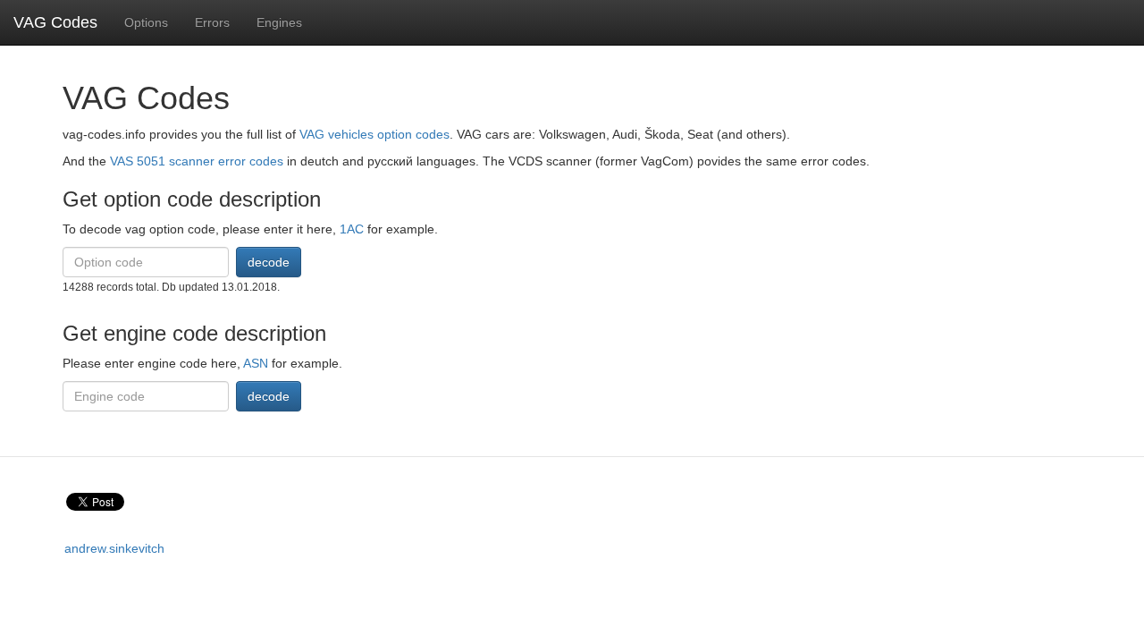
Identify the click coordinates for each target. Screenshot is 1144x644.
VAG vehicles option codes (374, 134)
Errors (212, 22)
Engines (279, 22)
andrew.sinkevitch (114, 548)
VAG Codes (55, 22)
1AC (352, 229)
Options (146, 22)
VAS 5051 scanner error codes (196, 161)
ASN (255, 363)
